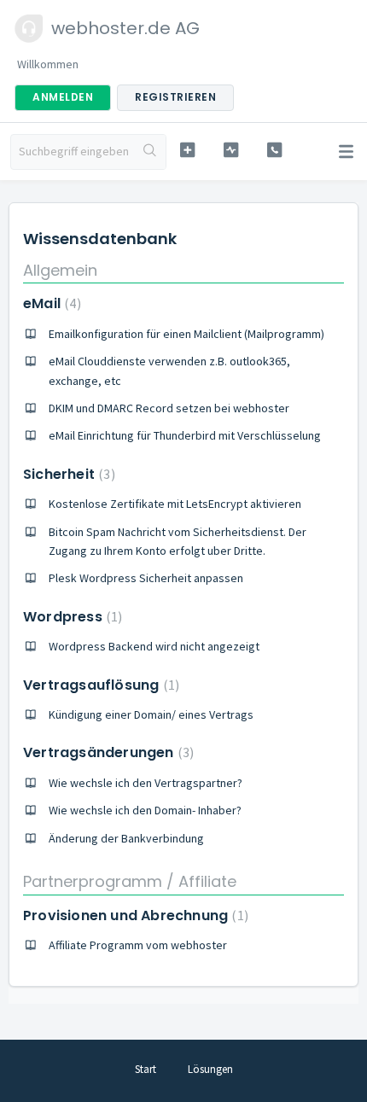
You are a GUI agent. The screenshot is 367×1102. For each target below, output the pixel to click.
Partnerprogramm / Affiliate (129, 881)
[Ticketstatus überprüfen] (231, 150)
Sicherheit (67, 474)
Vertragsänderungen (106, 752)
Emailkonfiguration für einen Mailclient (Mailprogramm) (186, 333)
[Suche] (150, 152)
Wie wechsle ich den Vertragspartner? (145, 782)
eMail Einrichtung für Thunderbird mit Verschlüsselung (185, 435)
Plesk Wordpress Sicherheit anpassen (146, 578)
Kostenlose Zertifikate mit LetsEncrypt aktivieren (175, 503)
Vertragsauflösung (99, 685)
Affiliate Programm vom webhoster (138, 945)
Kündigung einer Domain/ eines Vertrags (151, 714)
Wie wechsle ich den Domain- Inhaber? (145, 810)
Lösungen (210, 1069)
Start (145, 1069)
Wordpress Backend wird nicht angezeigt (154, 646)
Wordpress (70, 617)
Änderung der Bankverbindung (126, 838)
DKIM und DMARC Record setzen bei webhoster (169, 408)
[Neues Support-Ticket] (187, 150)
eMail (50, 303)
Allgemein (60, 270)
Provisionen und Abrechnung (133, 915)
